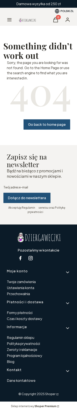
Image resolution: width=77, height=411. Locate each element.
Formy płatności (20, 312)
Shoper (50, 394)
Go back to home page (47, 124)
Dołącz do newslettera (27, 198)
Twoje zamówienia (21, 281)
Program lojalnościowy (24, 355)
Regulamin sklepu (20, 337)
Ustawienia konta (20, 287)
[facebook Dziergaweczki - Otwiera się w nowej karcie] (20, 258)
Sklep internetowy (33, 406)
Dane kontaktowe (21, 380)
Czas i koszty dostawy (24, 318)
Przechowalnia (18, 293)
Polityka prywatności (23, 343)
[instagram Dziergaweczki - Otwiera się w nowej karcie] (30, 258)
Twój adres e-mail (15, 187)
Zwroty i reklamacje (22, 349)
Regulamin (28, 207)
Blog (10, 361)
